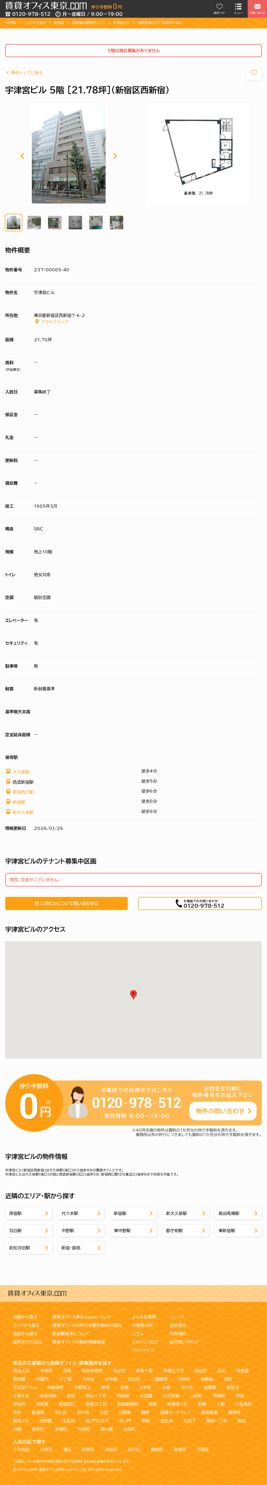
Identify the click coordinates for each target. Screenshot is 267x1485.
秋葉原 (38, 1412)
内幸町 (184, 1379)
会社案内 (177, 1325)
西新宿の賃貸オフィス (88, 23)
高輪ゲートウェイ (175, 1412)
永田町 (129, 1429)
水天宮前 (171, 1396)
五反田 (68, 1421)
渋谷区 (111, 1449)
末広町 (119, 1371)
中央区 (46, 1449)
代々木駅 (70, 1213)
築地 (105, 1387)
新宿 (153, 1404)
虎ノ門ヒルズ (97, 1421)
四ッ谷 (83, 1412)
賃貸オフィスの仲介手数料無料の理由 (87, 1325)
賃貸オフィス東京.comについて (81, 1317)
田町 (228, 1379)
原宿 (146, 1421)
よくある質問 (144, 1317)
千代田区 (21, 1449)
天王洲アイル (25, 1387)
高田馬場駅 (229, 1213)
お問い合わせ (257, 13)
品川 (221, 1371)
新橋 (202, 1404)
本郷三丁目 (173, 1371)
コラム (137, 1334)
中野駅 (68, 1231)
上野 (221, 1404)
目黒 (67, 1371)
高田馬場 (209, 1412)
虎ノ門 (125, 1421)
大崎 (166, 1387)
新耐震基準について (71, 1334)
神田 (240, 1396)
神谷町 (19, 1404)
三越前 (124, 1412)
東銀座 (207, 1379)
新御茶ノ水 (177, 1404)
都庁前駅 (174, 1231)
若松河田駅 (19, 1248)
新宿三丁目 (96, 1404)
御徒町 (234, 1412)
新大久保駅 (23, 812)
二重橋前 (159, 1379)
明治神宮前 (92, 1371)
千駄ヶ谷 (21, 1396)
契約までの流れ (27, 1342)
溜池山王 (21, 1371)
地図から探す (25, 1334)
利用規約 (177, 1334)
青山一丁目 (96, 1396)
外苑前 (84, 1429)
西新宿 (123, 1396)
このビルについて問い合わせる (69, 903)
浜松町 (201, 1371)
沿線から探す (25, 1317)
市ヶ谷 (61, 1412)
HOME (10, 23)
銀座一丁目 (216, 1421)
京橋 (17, 1429)
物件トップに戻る (27, 73)
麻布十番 (144, 1371)
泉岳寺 (233, 1387)
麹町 (145, 1412)
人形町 (196, 1396)
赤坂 (71, 1396)
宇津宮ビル (121, 23)
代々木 (187, 1387)
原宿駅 (15, 1213)
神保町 (219, 1396)
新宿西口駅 (23, 792)
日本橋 (111, 1379)
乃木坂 (88, 1379)
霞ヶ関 (107, 1429)
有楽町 (46, 1371)
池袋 (124, 1387)
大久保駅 (21, 772)
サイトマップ (143, 1350)
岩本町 (38, 1429)
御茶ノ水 (21, 1421)
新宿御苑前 (127, 1404)
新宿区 (59, 23)
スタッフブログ (145, 1342)
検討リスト (219, 13)
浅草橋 (210, 1387)
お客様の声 (142, 1325)
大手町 (145, 1387)
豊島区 (157, 1449)
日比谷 (134, 1379)
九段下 (189, 1421)
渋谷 (17, 1412)
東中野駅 (122, 1231)
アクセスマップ (54, 322)
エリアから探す (35, 23)
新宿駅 (19, 802)
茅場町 (61, 1429)
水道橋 (146, 1396)
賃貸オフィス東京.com (56, 1469)
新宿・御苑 (71, 1248)
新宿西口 (67, 1404)
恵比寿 (166, 1421)
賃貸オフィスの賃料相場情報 (78, 1342)
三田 (104, 1412)
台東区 (180, 1449)
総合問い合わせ (184, 1342)
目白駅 (15, 1231)
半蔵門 (42, 1379)
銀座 (242, 1421)
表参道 (242, 1371)
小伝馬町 (243, 1404)
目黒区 (203, 1449)
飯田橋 (19, 1379)
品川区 (134, 1449)
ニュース (177, 1317)
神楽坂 (42, 1404)
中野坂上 (82, 1387)
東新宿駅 (227, 1231)
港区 (67, 1449)
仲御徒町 (55, 1387)
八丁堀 (65, 1379)
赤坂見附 (48, 1396)
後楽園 (45, 1421)
